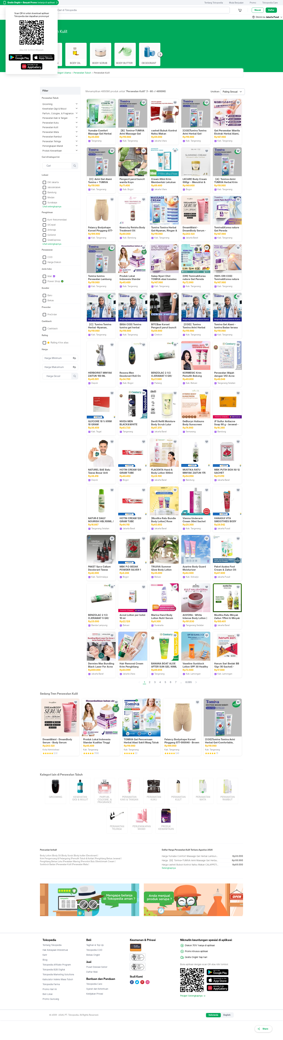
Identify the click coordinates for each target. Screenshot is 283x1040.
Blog (45, 959)
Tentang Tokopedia (213, 2)
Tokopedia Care (270, 2)
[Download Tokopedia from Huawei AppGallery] (218, 988)
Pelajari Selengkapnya (191, 996)
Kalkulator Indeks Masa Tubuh (58, 979)
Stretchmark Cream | (105, 861)
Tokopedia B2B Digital (54, 969)
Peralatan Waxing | (72, 861)
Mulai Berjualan (236, 2)
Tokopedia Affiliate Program (57, 964)
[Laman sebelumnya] (139, 682)
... (181, 682)
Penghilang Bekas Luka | (51, 861)
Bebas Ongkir (93, 955)
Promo (253, 2)
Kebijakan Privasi (94, 993)
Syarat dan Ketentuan (97, 989)
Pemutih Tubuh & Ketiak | (83, 858)
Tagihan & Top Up (95, 945)
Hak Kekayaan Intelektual (55, 950)
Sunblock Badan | (48, 864)
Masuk (258, 10)
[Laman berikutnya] (196, 682)
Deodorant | (92, 855)
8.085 (188, 682)
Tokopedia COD (94, 950)
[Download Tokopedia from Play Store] (218, 972)
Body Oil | (57, 855)
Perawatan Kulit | (65, 864)
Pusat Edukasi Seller (96, 967)
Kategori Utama (63, 72)
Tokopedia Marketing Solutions (58, 974)
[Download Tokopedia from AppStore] (218, 980)
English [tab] (226, 1015)
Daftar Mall (92, 972)
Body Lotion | (46, 855)
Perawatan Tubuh (82, 72)
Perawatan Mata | (81, 864)
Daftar (271, 10)
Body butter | (80, 855)
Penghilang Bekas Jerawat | (108, 858)
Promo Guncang (51, 999)
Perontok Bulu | (88, 861)
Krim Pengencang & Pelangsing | (55, 858)
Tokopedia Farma (51, 984)
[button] (267, 17)
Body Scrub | (68, 855)
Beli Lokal (48, 994)
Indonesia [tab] (213, 1015)
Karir (45, 955)
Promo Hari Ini (50, 989)
